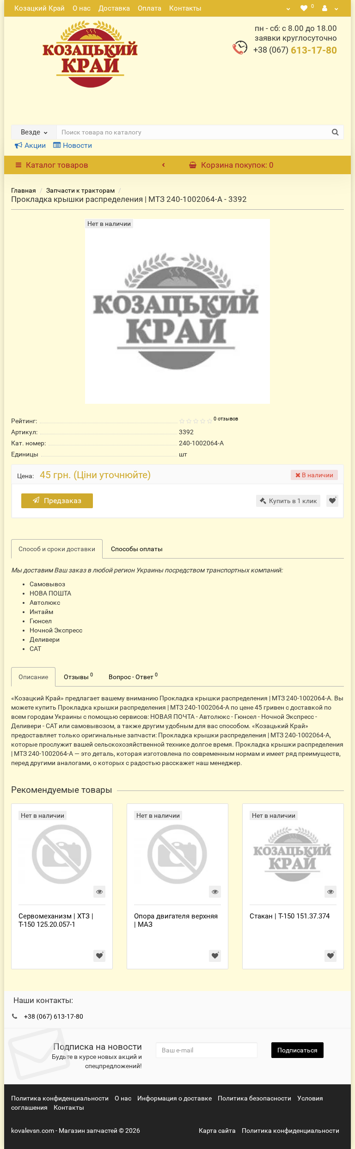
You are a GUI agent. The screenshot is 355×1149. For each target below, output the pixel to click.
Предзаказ (62, 500)
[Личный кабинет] (330, 8)
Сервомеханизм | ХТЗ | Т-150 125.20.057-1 (55, 920)
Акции (35, 145)
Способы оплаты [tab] (137, 549)
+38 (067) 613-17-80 (53, 1016)
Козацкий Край (39, 8)
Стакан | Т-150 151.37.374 (290, 916)
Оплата (149, 8)
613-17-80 (295, 50)
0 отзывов (226, 419)
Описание (33, 677)
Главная (23, 190)
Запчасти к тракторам (80, 190)
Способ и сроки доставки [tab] (56, 549)
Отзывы (78, 676)
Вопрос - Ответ (133, 676)
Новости (77, 145)
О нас (82, 8)
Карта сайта (217, 1130)
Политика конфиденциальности (60, 1098)
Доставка (114, 8)
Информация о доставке (174, 1098)
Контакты (185, 8)
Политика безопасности (254, 1098)
